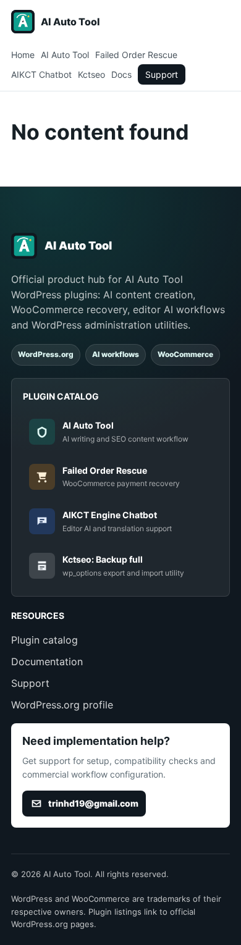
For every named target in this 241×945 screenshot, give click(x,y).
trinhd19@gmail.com (93, 803)
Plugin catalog (44, 640)
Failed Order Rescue (136, 54)
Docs (121, 74)
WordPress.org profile (62, 705)
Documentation (47, 661)
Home (23, 54)
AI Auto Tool (65, 54)
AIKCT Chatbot (41, 74)
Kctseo (91, 74)
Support (161, 74)
